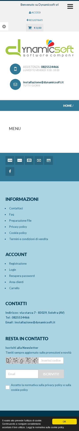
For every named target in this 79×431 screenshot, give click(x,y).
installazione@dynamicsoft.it (43, 82)
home (67, 105)
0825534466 (50, 67)
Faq (11, 214)
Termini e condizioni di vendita (28, 239)
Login (12, 269)
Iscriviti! (51, 374)
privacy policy (54, 385)
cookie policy (19, 390)
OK (64, 421)
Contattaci (16, 208)
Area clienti (16, 282)
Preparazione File (20, 220)
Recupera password (22, 276)
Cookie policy (18, 233)
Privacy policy (18, 226)
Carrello (14, 288)
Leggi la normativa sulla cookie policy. (45, 427)
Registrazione (18, 263)
